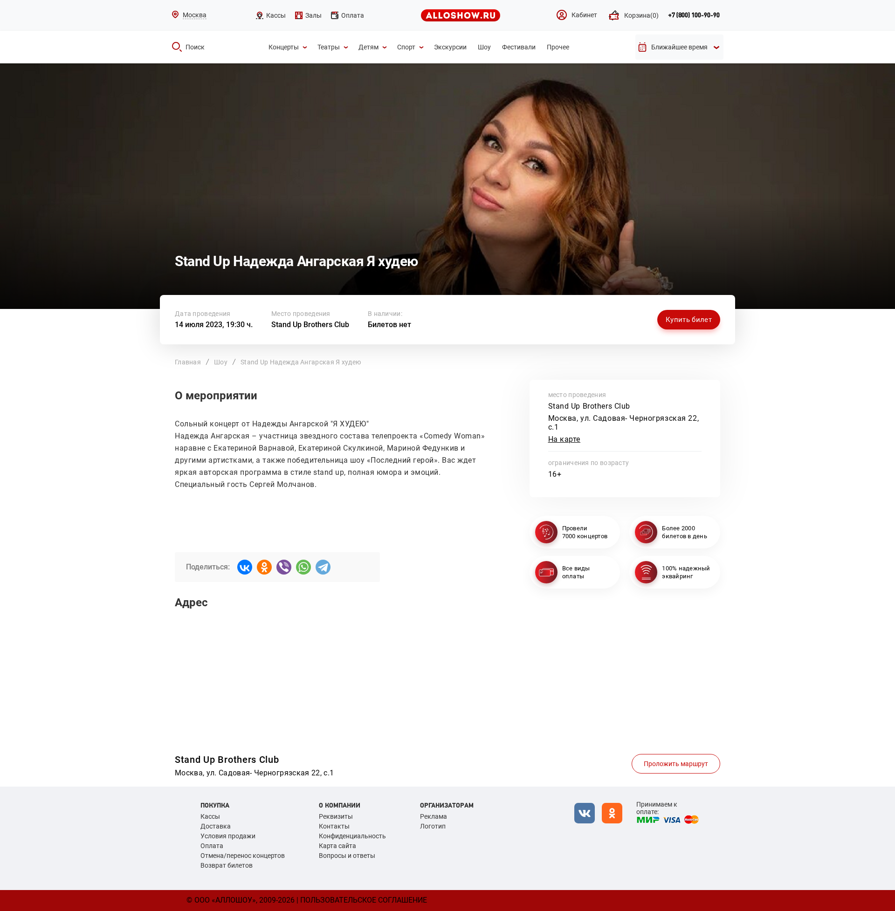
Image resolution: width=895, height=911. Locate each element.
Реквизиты (336, 816)
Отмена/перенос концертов (242, 855)
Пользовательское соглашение (363, 900)
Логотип (433, 826)
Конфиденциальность (352, 836)
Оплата (211, 845)
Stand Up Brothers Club (310, 324)
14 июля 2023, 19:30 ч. (214, 324)
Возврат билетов (226, 865)
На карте (564, 439)
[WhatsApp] (303, 567)
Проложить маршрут (676, 763)
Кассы (210, 816)
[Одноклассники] (264, 567)
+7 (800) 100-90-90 (694, 15)
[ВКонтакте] (244, 567)
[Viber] (283, 567)
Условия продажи (227, 836)
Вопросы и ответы (347, 855)
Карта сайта (337, 845)
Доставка (215, 826)
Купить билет (689, 319)
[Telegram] (323, 567)
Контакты (334, 826)
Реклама (433, 816)
